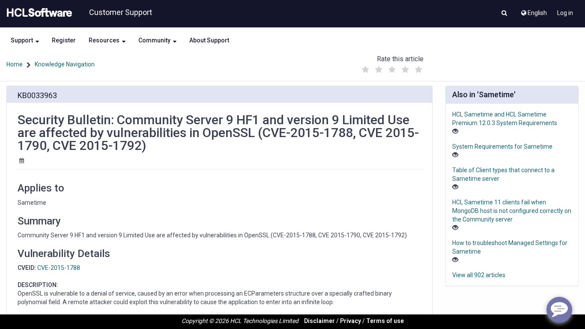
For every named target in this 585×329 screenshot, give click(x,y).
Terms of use (385, 320)
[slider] (392, 67)
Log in (565, 12)
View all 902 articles (478, 275)
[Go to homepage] (37, 13)
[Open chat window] (559, 310)
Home (14, 64)
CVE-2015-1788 (58, 267)
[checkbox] (365, 70)
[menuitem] (533, 10)
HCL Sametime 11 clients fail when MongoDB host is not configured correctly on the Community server (511, 211)
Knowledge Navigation (65, 64)
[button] (504, 13)
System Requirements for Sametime (502, 146)
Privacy (350, 320)
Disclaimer (319, 320)
